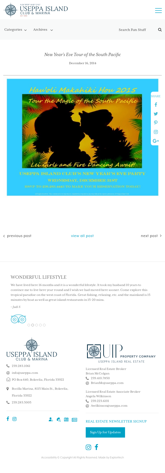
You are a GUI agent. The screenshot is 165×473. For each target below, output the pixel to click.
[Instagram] (14, 419)
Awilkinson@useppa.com (109, 406)
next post (149, 236)
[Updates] (74, 419)
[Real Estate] (58, 419)
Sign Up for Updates (105, 432)
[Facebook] (7, 419)
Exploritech (117, 457)
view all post (82, 236)
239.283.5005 (21, 402)
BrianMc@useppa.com (107, 383)
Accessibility (49, 457)
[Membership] (51, 419)
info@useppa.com (25, 373)
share (156, 96)
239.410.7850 (100, 378)
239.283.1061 (21, 366)
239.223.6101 (100, 401)
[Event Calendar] (66, 419)
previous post (19, 236)
